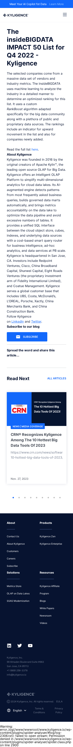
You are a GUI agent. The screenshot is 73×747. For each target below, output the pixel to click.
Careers (11, 558)
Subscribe (30, 336)
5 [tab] (37, 498)
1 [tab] (13, 498)
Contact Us (13, 536)
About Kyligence (16, 543)
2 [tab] (19, 498)
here (35, 149)
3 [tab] (25, 498)
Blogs (43, 600)
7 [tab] (48, 498)
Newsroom (45, 615)
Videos (43, 623)
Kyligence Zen (47, 536)
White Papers (47, 608)
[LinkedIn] (7, 24)
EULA (59, 701)
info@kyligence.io (16, 674)
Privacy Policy (59, 710)
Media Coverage (32, 426)
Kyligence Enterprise (51, 543)
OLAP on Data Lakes (18, 593)
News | (17, 426)
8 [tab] (54, 498)
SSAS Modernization (18, 600)
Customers (12, 551)
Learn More (56, 4)
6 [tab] (42, 498)
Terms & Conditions (39, 710)
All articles (56, 378)
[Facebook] (9, 24)
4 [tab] (31, 498)
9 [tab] (60, 498)
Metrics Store (14, 586)
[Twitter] (10, 24)
